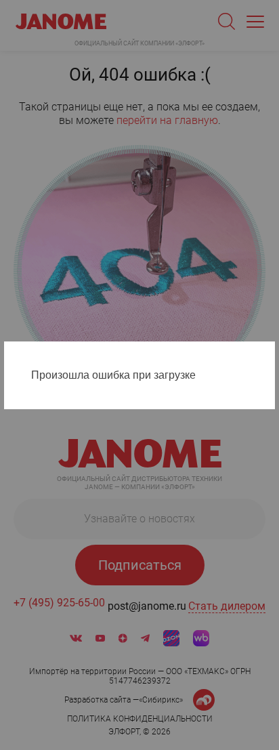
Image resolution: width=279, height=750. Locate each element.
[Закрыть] (268, 354)
